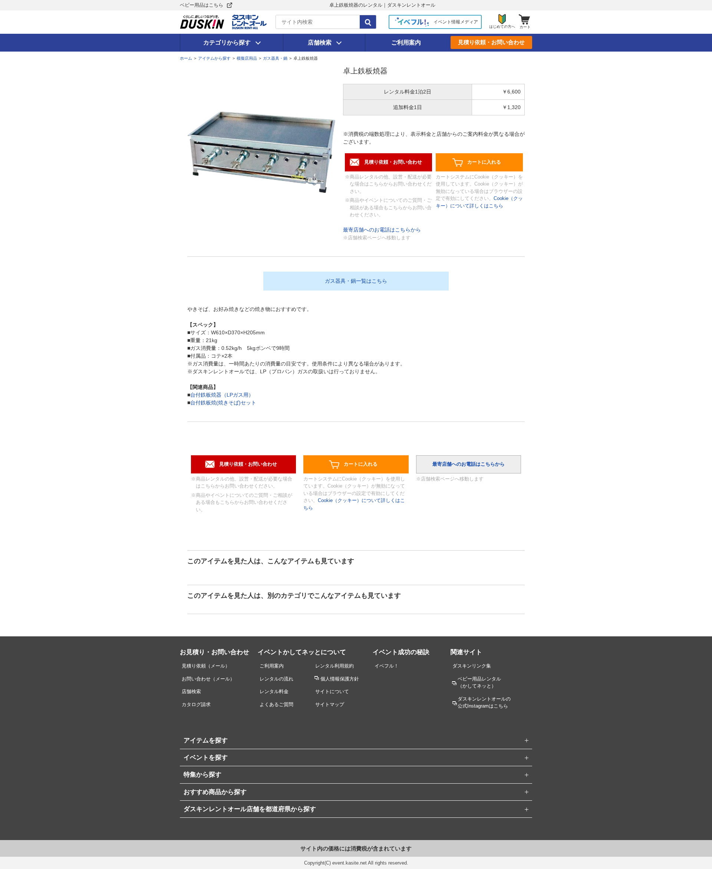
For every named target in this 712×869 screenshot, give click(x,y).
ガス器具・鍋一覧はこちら (356, 281)
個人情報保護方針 (339, 679)
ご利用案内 (406, 42)
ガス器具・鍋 (275, 58)
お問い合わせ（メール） (208, 679)
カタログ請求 (196, 704)
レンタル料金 (274, 691)
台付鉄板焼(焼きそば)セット (223, 403)
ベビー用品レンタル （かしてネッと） (479, 682)
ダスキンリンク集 (471, 666)
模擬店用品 (247, 58)
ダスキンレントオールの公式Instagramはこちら (484, 702)
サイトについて (332, 691)
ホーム (186, 58)
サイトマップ (329, 704)
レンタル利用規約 (334, 666)
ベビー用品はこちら (201, 5)
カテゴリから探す (227, 42)
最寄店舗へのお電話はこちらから (382, 230)
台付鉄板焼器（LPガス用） (222, 395)
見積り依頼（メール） (206, 666)
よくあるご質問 (276, 704)
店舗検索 (320, 42)
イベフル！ (387, 666)
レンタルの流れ (276, 679)
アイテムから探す (214, 58)
